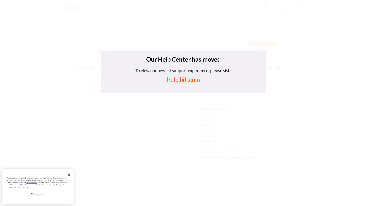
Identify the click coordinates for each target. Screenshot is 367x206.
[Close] (69, 175)
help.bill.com (183, 79)
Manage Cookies (37, 194)
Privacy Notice (31, 183)
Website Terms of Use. (17, 185)
